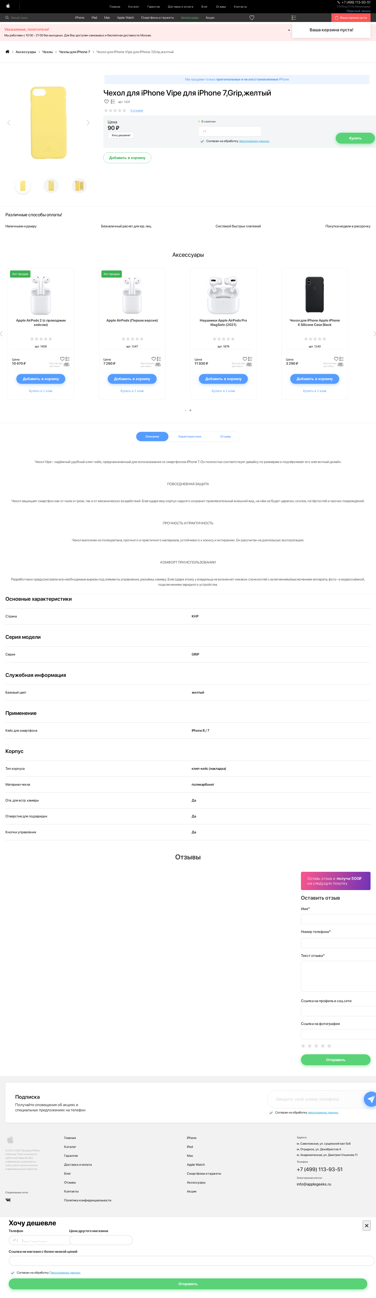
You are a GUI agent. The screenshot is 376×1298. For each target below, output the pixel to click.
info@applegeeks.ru (314, 1184)
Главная (115, 6)
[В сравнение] (113, 101)
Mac (107, 18)
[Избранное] (252, 17)
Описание (152, 436)
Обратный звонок (359, 11)
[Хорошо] (323, 1046)
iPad (94, 18)
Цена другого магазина (88, 1231)
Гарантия (154, 6)
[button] (185, 410)
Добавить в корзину (127, 158)
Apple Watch (125, 18)
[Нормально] (316, 1046)
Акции (210, 18)
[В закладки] (106, 101)
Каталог (133, 6)
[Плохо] (309, 1046)
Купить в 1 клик (40, 391)
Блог (204, 6)
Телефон (16, 1231)
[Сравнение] (293, 17)
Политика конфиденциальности (87, 1200)
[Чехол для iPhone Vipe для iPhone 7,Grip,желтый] (48, 123)
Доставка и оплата (180, 6)
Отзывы (221, 6)
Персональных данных (64, 1272)
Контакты (240, 6)
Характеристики (189, 436)
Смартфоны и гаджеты (157, 18)
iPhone (79, 18)
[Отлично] (329, 1046)
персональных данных (254, 141)
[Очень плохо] (303, 1046)
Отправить (335, 1060)
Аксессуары (189, 18)
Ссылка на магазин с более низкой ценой (43, 1251)
